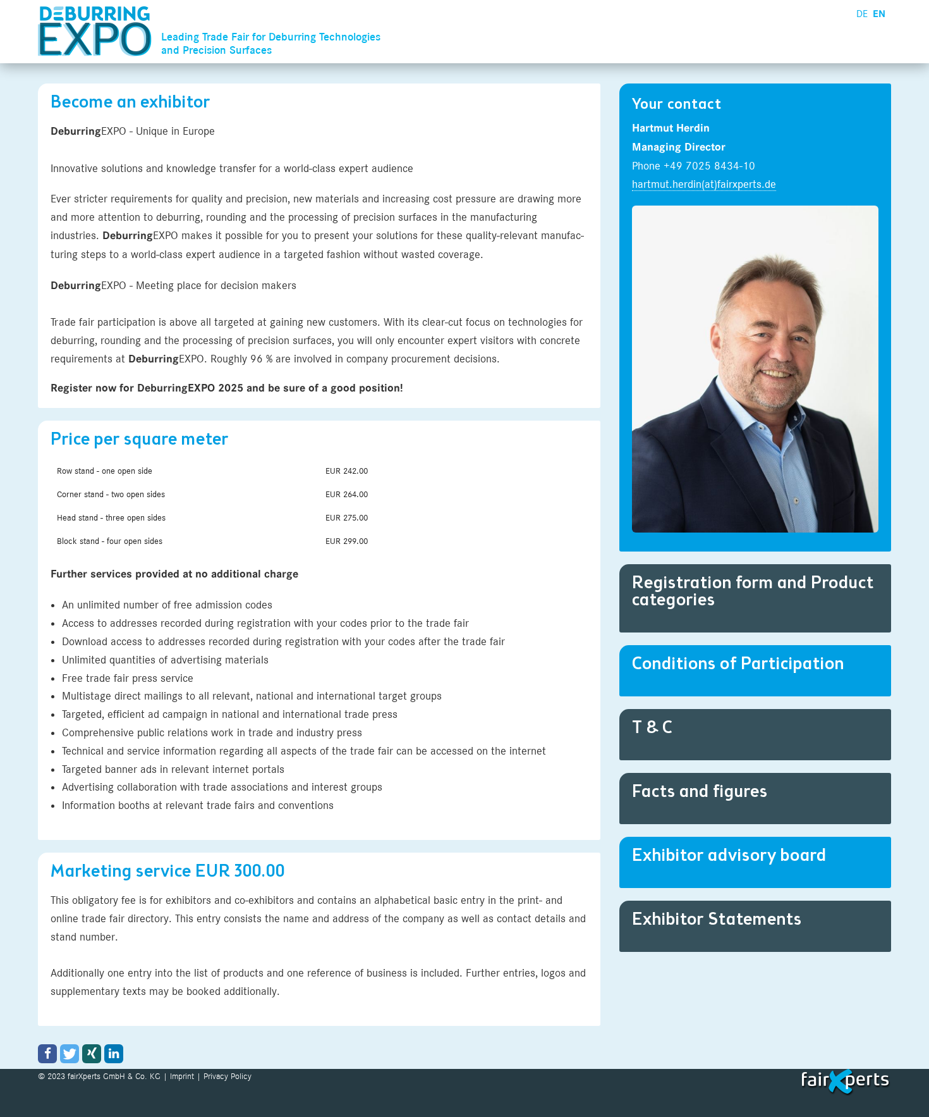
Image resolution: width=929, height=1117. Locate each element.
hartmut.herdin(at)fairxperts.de (704, 184)
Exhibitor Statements (717, 920)
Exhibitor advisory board (729, 856)
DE (862, 14)
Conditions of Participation (738, 664)
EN (879, 14)
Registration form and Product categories (753, 592)
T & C (652, 728)
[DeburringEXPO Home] (97, 31)
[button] (47, 1053)
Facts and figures (700, 792)
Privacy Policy (227, 1076)
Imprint (182, 1076)
